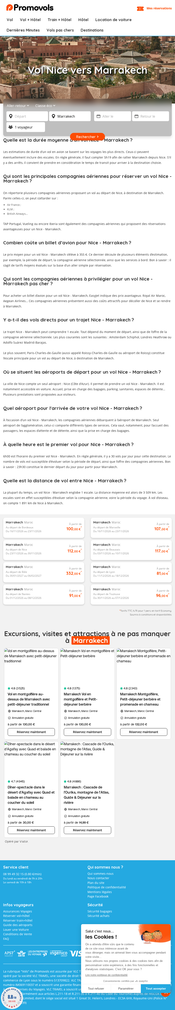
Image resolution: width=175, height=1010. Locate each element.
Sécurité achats (98, 916)
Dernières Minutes (23, 30)
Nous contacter (98, 878)
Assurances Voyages (17, 911)
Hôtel (83, 19)
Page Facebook (98, 896)
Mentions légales (100, 892)
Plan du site (96, 883)
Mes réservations (159, 8)
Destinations (92, 30)
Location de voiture (113, 19)
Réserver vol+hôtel (16, 916)
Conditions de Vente (17, 934)
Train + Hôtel (59, 19)
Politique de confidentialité (107, 887)
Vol (10, 19)
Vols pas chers (60, 30)
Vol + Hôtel (30, 19)
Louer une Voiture (16, 930)
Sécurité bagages (100, 911)
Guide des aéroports (17, 925)
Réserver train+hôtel (17, 920)
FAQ (6, 939)
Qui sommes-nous (101, 874)
